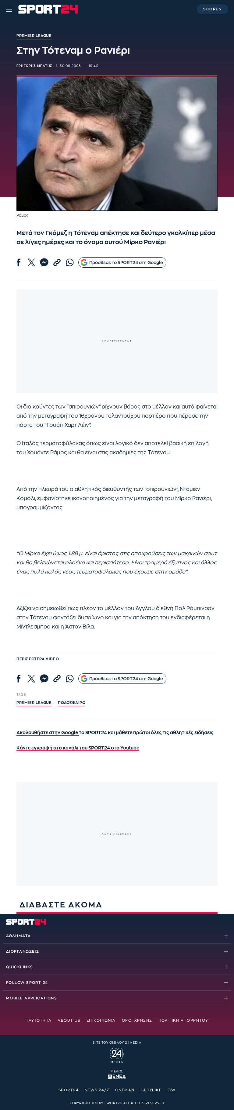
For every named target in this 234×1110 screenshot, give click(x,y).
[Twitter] (31, 262)
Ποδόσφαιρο (71, 703)
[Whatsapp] (70, 262)
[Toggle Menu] (9, 9)
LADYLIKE (151, 1090)
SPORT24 (68, 1090)
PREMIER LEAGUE (33, 703)
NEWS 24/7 (97, 1090)
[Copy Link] (57, 262)
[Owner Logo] (117, 1054)
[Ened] (117, 1076)
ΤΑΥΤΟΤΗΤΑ (38, 1020)
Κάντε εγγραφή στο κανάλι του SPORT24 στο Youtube (77, 748)
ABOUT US (69, 1020)
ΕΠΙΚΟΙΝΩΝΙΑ (101, 1020)
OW (172, 1090)
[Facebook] (18, 262)
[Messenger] (44, 262)
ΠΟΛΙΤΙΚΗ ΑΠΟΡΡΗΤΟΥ (183, 1020)
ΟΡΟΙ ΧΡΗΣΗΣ (137, 1020)
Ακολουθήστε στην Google (47, 733)
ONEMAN (125, 1090)
